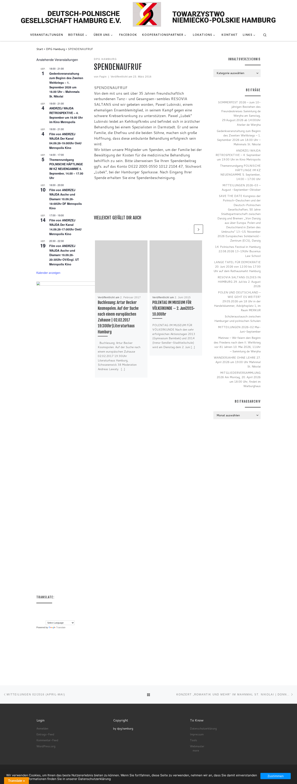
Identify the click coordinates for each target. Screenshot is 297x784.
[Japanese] (50, 613)
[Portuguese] (42, 617)
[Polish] (38, 617)
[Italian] (46, 613)
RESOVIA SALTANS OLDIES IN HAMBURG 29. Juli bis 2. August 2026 (239, 281)
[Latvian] (58, 613)
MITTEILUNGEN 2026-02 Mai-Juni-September (239, 329)
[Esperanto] (50, 608)
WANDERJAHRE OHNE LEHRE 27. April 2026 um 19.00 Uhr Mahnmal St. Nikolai (237, 361)
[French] (58, 608)
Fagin (103, 76)
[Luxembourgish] (62, 613)
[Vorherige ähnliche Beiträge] (188, 229)
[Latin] (54, 613)
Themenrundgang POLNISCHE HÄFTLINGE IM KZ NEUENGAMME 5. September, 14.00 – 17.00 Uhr (66, 169)
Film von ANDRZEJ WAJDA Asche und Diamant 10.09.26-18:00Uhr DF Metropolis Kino (65, 199)
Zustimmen (276, 776)
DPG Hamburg (55, 49)
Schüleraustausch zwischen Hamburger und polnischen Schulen (237, 318)
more (196, 750)
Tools (193, 740)
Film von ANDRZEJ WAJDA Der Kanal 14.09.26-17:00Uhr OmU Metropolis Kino (65, 227)
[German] (66, 608)
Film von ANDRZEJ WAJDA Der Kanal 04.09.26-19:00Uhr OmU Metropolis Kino (65, 141)
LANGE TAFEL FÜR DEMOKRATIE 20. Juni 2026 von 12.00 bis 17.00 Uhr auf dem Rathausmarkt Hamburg (237, 266)
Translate (60, 627)
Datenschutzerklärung (203, 728)
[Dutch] (42, 608)
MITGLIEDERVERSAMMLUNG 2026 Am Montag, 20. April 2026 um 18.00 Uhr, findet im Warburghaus (239, 379)
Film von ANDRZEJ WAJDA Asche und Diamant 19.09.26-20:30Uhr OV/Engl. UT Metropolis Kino (64, 255)
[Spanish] (46, 617)
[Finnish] (54, 608)
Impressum (197, 734)
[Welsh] (58, 617)
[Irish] (42, 613)
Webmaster (197, 746)
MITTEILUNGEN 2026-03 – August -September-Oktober (241, 187)
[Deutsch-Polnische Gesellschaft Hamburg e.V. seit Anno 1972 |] (148, 14)
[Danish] (38, 608)
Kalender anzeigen (48, 273)
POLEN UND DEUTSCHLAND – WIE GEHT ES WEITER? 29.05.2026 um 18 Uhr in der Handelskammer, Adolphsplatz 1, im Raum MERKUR (237, 301)
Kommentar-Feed (47, 740)
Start (39, 49)
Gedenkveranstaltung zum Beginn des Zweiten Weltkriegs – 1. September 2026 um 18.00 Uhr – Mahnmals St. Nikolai (239, 137)
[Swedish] (50, 617)
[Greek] (38, 613)
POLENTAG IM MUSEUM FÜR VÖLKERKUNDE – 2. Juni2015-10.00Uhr (173, 308)
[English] (46, 608)
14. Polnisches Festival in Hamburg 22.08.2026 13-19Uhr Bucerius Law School (238, 251)
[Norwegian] (66, 613)
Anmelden (42, 728)
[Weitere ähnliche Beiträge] (198, 229)
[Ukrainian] (54, 617)
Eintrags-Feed (45, 734)
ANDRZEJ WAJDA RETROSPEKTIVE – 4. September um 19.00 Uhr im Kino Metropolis (238, 154)
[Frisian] (62, 608)
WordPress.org (45, 746)
